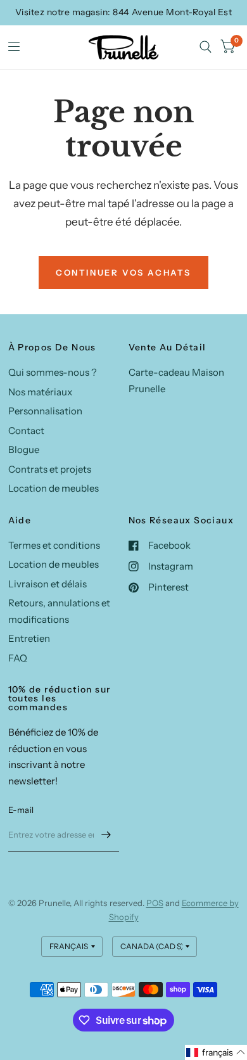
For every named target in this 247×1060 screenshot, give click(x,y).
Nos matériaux (40, 392)
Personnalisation (45, 411)
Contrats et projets (49, 469)
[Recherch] (205, 47)
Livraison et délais (47, 584)
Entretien (29, 638)
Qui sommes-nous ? (52, 372)
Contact (26, 431)
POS (154, 903)
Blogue (23, 450)
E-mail (21, 810)
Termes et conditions (54, 545)
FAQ (17, 658)
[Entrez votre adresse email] (106, 835)
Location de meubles (53, 488)
